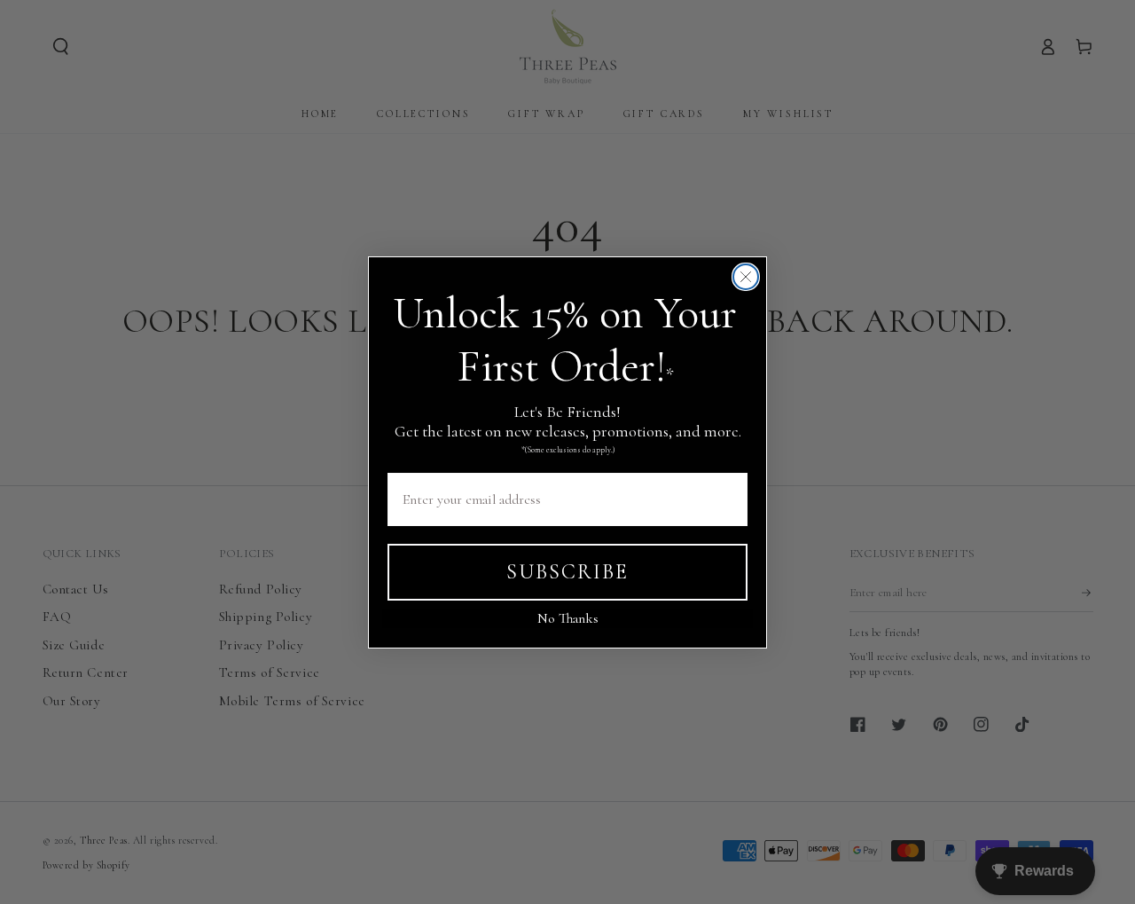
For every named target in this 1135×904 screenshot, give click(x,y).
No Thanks (568, 618)
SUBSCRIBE (567, 571)
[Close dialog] (745, 276)
